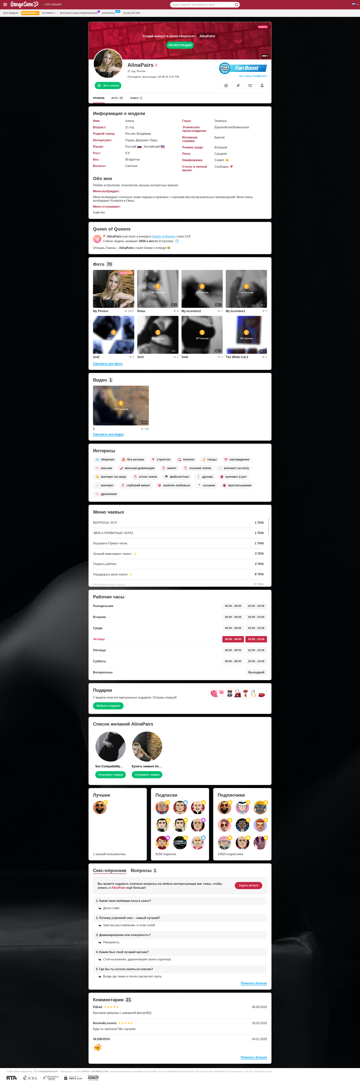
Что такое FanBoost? (253, 75)
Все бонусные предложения (78, 13)
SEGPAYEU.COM (100, 1071)
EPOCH (85, 1071)
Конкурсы (108, 13)
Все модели (10, 13)
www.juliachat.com (48, 1071)
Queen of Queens (164, 236)
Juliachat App (131, 13)
